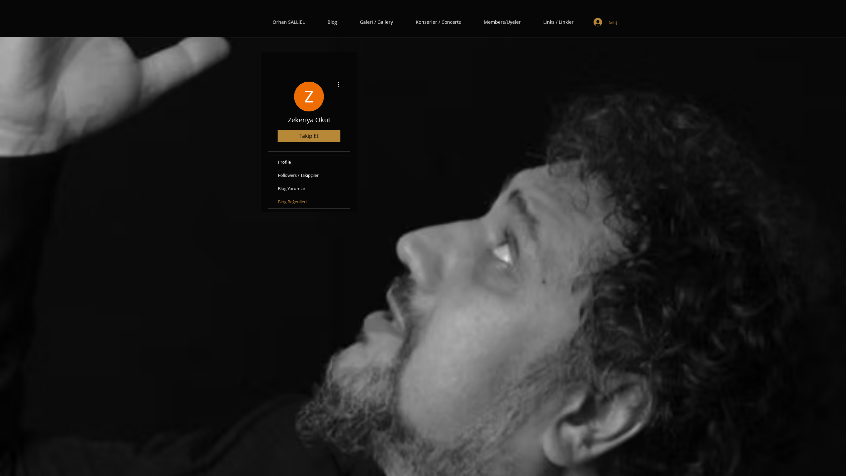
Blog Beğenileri (292, 202)
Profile (284, 162)
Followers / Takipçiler (298, 175)
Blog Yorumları (292, 188)
